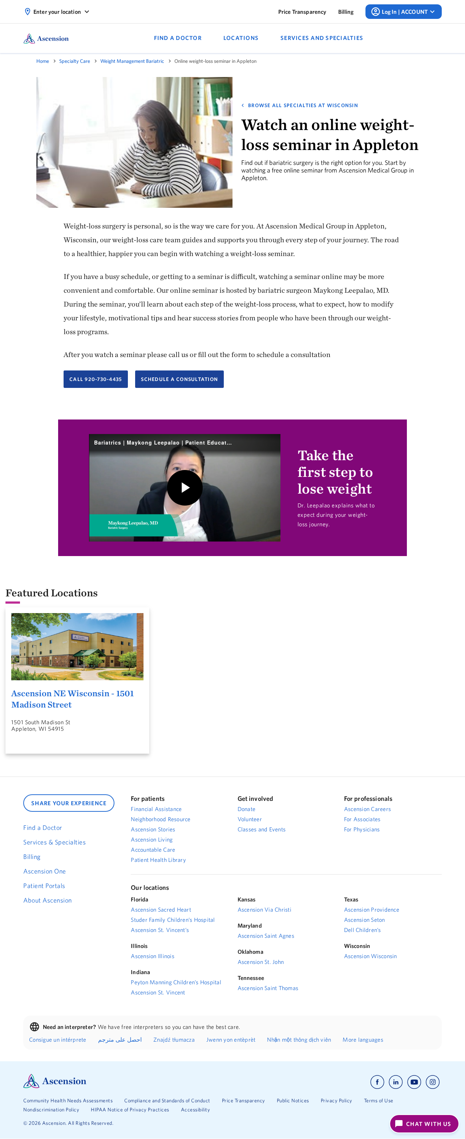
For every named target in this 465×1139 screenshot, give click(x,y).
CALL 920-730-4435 (95, 379)
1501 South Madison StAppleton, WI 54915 (40, 725)
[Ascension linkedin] (396, 1082)
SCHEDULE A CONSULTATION (179, 379)
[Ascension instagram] (433, 1082)
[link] (302, 11)
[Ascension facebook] (377, 1082)
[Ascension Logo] (54, 1086)
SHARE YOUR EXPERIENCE (68, 803)
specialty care (74, 61)
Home (42, 61)
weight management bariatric (132, 61)
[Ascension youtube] (414, 1082)
